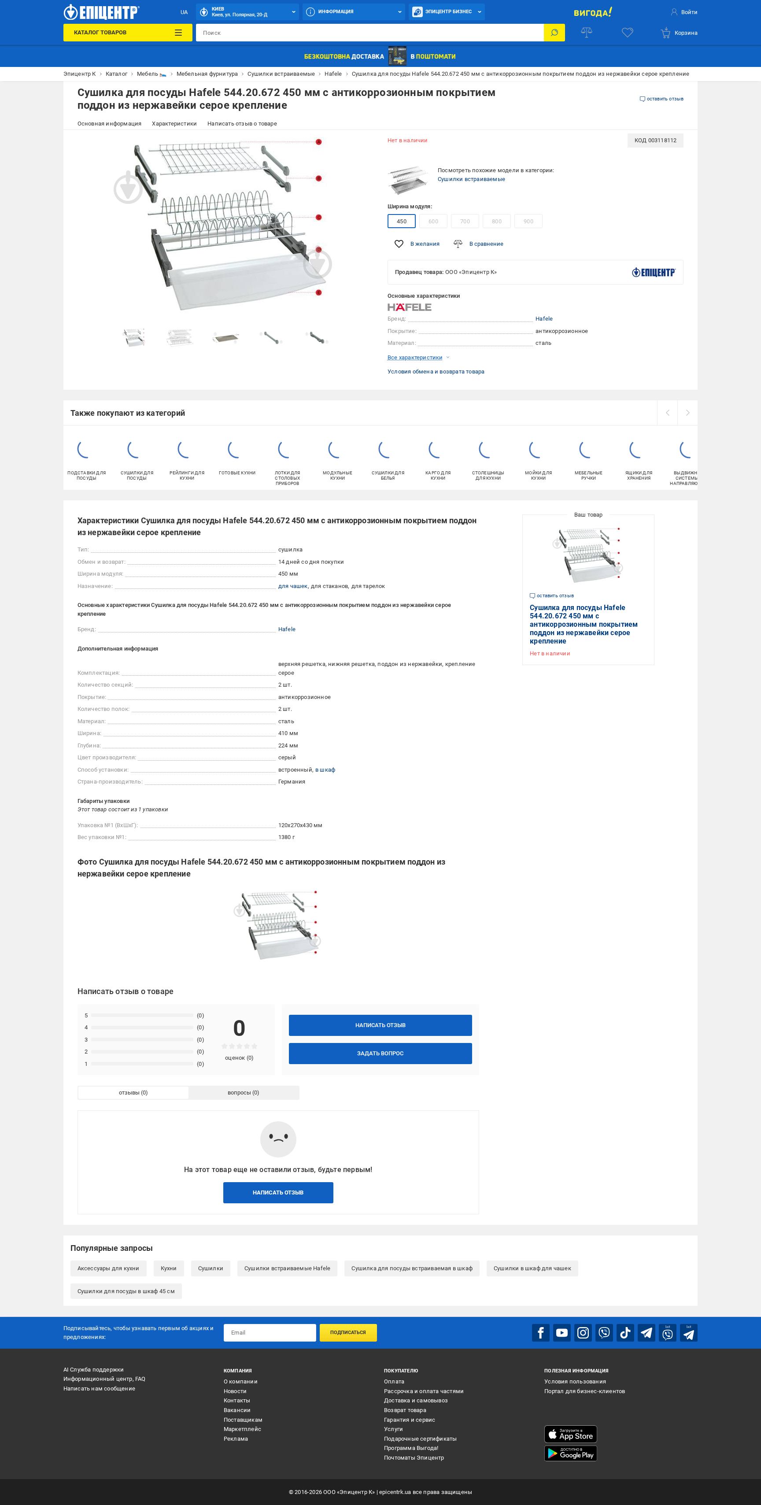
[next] (687, 412)
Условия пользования (575, 1381)
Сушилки (210, 1268)
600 (433, 221)
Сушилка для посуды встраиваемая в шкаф (412, 1268)
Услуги (393, 1429)
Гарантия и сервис (409, 1419)
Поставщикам (243, 1419)
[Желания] (627, 32)
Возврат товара (405, 1410)
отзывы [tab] (129, 1092)
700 (465, 221)
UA (184, 12)
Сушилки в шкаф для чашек (532, 1268)
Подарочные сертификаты (420, 1438)
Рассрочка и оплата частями (424, 1391)
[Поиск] (554, 32)
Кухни (169, 1268)
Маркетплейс (242, 1429)
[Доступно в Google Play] (570, 1453)
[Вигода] (593, 12)
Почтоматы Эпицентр (414, 1457)
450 (401, 221)
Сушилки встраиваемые (471, 179)
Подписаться (348, 1332)
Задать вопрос (380, 1053)
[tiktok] (625, 1333)
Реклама (236, 1438)
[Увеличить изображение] (361, 146)
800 (497, 221)
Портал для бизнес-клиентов (584, 1391)
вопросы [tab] (239, 1092)
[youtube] (562, 1333)
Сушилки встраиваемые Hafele (287, 1268)
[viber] (604, 1333)
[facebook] (541, 1333)
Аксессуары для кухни (109, 1268)
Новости (235, 1391)
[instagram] (583, 1333)
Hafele (544, 318)
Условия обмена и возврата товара (436, 371)
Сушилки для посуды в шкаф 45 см (126, 1291)
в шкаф (325, 769)
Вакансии (237, 1410)
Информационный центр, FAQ (104, 1379)
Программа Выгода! (411, 1448)
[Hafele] (410, 307)
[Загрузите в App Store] (570, 1434)
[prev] (667, 412)
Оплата (394, 1381)
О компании (241, 1381)
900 (528, 221)
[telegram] (646, 1333)
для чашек (293, 586)
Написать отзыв (380, 1025)
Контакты (237, 1400)
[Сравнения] (586, 32)
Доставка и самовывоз (416, 1400)
